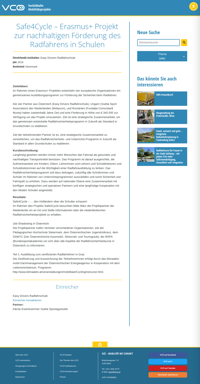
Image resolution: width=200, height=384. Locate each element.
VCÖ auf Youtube (167, 368)
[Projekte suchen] (184, 42)
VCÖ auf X (167, 361)
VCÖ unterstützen (22, 360)
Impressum (20, 377)
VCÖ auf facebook (168, 355)
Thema (162, 56)
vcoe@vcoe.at (114, 372)
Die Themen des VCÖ (69, 360)
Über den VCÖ (21, 355)
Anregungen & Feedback (26, 366)
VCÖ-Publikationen (68, 366)
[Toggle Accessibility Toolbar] (194, 6)
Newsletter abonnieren (168, 375)
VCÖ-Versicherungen (69, 371)
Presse (63, 377)
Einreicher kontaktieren (27, 300)
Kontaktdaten (21, 371)
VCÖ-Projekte (66, 355)
